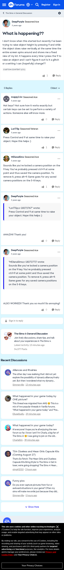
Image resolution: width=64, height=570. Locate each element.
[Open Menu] (59, 13)
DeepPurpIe (18, 21)
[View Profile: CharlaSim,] (8, 428)
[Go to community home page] (16, 4)
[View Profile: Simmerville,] (8, 372)
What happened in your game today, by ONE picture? (34, 398)
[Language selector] (29, 5)
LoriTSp (15, 128)
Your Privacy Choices (32, 565)
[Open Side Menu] (4, 4)
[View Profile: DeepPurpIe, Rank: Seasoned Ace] (6, 23)
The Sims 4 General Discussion (19, 13)
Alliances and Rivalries (25, 370)
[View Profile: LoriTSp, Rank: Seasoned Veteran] (6, 130)
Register (45, 4)
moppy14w (17, 97)
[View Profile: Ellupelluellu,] (8, 398)
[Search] (37, 5)
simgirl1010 (18, 469)
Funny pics (19, 480)
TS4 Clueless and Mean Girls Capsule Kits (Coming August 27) (36, 453)
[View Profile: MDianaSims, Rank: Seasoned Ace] (6, 159)
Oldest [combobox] (55, 88)
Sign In (56, 4)
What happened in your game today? (33, 425)
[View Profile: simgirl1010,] (8, 454)
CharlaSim (18, 440)
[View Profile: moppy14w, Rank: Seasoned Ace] (6, 99)
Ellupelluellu (18, 414)
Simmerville (18, 384)
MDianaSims (17, 157)
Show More (33, 507)
